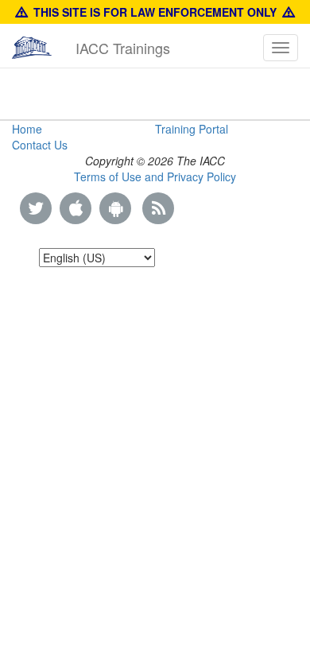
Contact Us (40, 145)
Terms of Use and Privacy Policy (155, 176)
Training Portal (191, 129)
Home (27, 129)
